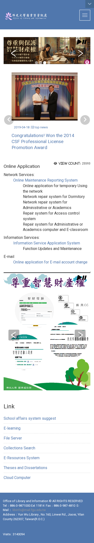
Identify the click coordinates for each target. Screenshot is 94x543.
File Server (13, 438)
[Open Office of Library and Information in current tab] (23, 16)
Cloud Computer (17, 477)
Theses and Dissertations (25, 467)
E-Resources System (22, 458)
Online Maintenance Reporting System (45, 180)
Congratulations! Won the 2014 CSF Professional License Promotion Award (43, 141)
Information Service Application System (46, 243)
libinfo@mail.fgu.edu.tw (29, 510)
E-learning (12, 428)
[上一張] (9, 120)
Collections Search (19, 448)
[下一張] (85, 120)
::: (2, 6)
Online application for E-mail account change (50, 262)
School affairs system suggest (30, 418)
